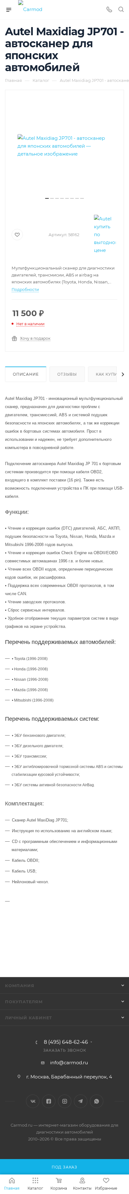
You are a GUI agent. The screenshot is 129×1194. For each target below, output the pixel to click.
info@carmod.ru (69, 1063)
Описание (26, 374)
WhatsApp (96, 1101)
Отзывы (67, 374)
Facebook (48, 1101)
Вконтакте (32, 1101)
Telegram (80, 1101)
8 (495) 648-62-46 (66, 1042)
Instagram (64, 1101)
